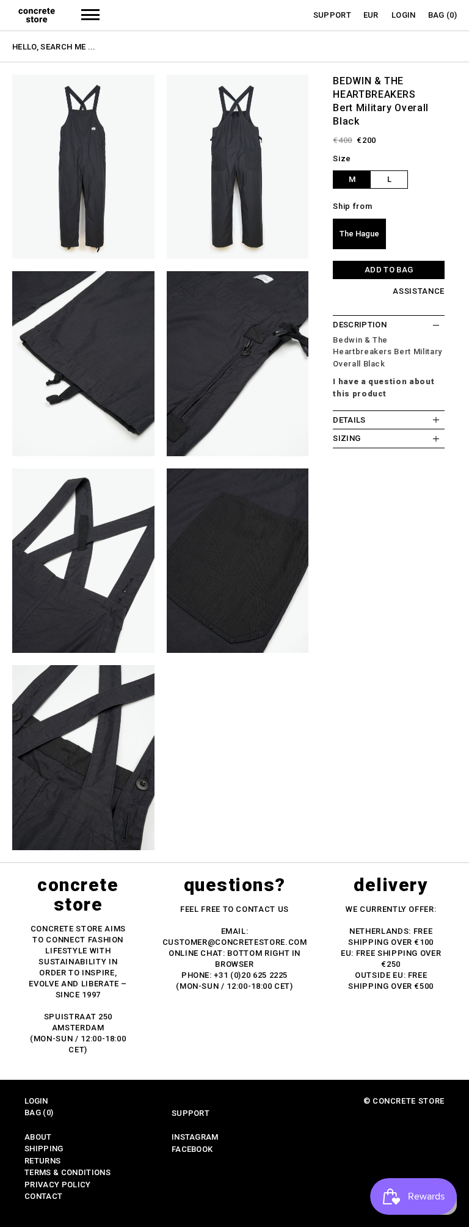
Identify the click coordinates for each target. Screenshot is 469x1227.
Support (332, 15)
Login (403, 15)
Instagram (195, 1136)
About (38, 1136)
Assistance (419, 291)
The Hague (359, 233)
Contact (43, 1196)
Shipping (44, 1148)
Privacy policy (57, 1184)
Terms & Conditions (67, 1172)
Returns (42, 1160)
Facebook (192, 1149)
